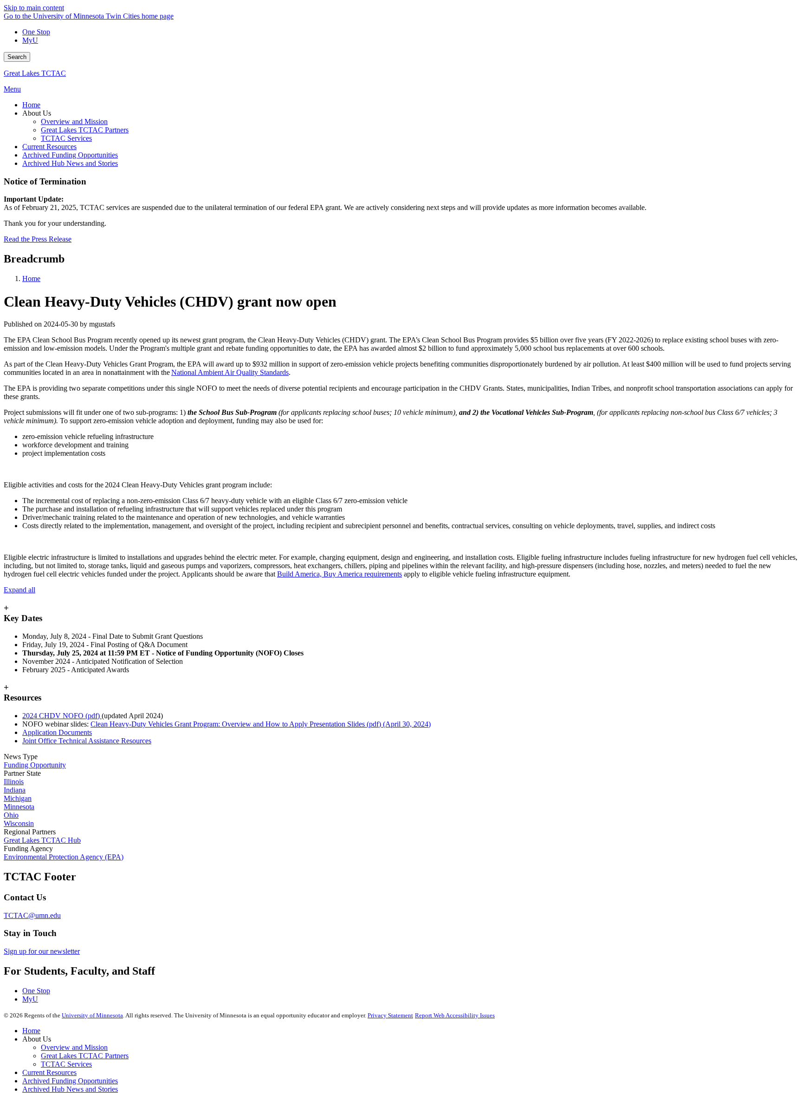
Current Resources (49, 1072)
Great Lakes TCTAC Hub (42, 840)
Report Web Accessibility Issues (455, 1015)
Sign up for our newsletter (42, 951)
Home (31, 278)
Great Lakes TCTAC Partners (85, 1056)
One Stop (36, 32)
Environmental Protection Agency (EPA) (63, 857)
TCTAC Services (66, 1064)
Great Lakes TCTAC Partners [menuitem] (85, 130)
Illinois (14, 782)
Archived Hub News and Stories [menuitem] (70, 163)
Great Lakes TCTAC (35, 73)
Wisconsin (19, 823)
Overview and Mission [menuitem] (74, 121)
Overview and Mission (74, 1047)
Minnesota (19, 807)
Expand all (19, 590)
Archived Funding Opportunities (70, 1081)
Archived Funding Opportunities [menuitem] (70, 155)
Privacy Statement (390, 1015)
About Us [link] (36, 113)
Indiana (15, 790)
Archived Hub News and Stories (70, 1089)
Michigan (18, 798)
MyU (30, 40)
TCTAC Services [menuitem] (66, 138)
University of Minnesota (92, 1015)
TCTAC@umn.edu (32, 915)
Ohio (11, 815)
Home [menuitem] (31, 105)
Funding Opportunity (35, 765)
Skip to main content (34, 8)
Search (16, 56)
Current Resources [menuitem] (49, 147)
